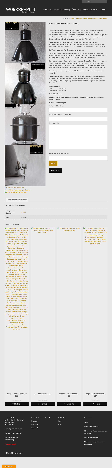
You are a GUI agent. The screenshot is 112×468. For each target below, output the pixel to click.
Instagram (34, 424)
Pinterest (34, 421)
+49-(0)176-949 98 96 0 (13, 433)
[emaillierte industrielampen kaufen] (17, 190)
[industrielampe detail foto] (25, 166)
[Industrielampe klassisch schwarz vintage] (25, 43)
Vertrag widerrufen (11, 444)
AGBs (86, 422)
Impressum (88, 418)
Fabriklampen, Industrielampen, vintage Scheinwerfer (89, 19)
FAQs (59, 421)
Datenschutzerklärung (91, 437)
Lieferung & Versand (91, 426)
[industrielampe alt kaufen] (14, 187)
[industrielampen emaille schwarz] (25, 125)
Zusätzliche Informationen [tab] (17, 200)
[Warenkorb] (9, 2)
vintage (23, 212)
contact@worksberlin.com (13, 429)
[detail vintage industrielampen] (16, 192)
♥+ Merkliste (55, 170)
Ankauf (60, 424)
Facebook (34, 428)
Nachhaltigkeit (62, 418)
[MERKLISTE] (6, 2)
